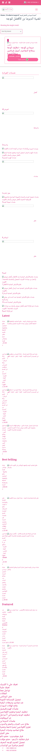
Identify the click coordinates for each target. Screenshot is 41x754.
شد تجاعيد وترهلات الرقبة (11, 703)
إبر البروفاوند (5, 718)
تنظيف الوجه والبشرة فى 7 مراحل (15, 715)
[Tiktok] (6, 2)
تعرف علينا (5, 688)
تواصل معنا (5, 691)
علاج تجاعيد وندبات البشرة (12, 730)
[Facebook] (3, 2)
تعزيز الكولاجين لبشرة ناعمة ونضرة (15, 727)
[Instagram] (9, 2)
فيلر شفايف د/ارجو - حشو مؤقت (14, 739)
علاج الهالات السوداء (9, 706)
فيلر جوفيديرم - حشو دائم (11, 736)
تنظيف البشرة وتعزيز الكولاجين (13, 712)
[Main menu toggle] (36, 9)
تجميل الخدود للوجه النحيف (12, 742)
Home (3, 15)
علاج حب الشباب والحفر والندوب (14, 724)
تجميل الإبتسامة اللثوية (10, 700)
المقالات (3, 694)
